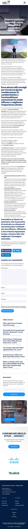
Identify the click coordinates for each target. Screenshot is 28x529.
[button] (6, 250)
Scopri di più (10, 419)
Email (3, 293)
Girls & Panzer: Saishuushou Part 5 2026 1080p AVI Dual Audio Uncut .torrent (12, 341)
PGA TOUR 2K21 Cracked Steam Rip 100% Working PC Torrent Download (13, 332)
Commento (4, 268)
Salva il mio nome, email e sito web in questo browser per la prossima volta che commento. (14, 307)
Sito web (3, 299)
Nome (3, 287)
